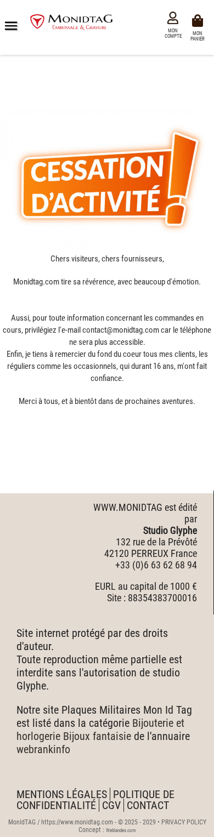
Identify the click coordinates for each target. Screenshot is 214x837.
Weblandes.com (121, 830)
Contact (148, 805)
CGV (111, 805)
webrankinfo (43, 749)
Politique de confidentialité (95, 800)
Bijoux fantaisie (97, 736)
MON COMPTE (173, 33)
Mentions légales (61, 794)
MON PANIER (199, 35)
